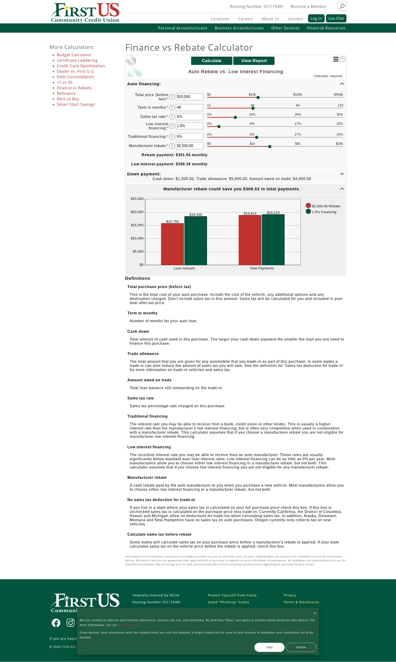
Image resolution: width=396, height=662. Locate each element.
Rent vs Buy (68, 98)
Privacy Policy (128, 625)
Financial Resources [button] (326, 27)
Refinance (66, 93)
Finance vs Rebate (74, 87)
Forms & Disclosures (301, 602)
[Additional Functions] (336, 59)
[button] (236, 84)
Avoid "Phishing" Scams (228, 602)
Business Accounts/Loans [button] (239, 27)
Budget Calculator (74, 54)
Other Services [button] (285, 27)
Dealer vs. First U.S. (76, 71)
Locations (220, 18)
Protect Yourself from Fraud (232, 595)
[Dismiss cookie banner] (315, 612)
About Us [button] (271, 18)
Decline (301, 647)
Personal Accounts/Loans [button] (182, 27)
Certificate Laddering (77, 60)
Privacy (290, 595)
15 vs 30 (64, 82)
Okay (269, 647)
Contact (295, 18)
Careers (245, 18)
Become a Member (309, 6)
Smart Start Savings (76, 104)
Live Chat (336, 18)
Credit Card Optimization (81, 65)
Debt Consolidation (75, 76)
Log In (316, 18)
